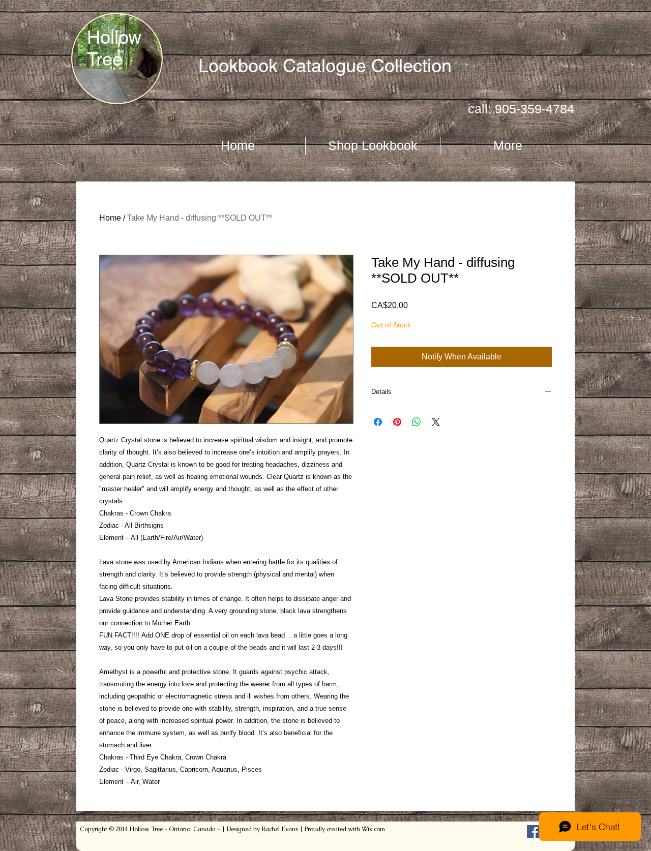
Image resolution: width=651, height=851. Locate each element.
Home (110, 218)
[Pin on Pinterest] (397, 422)
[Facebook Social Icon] (533, 831)
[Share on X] (436, 422)
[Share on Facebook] (378, 422)
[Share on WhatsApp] (416, 422)
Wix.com (373, 829)
